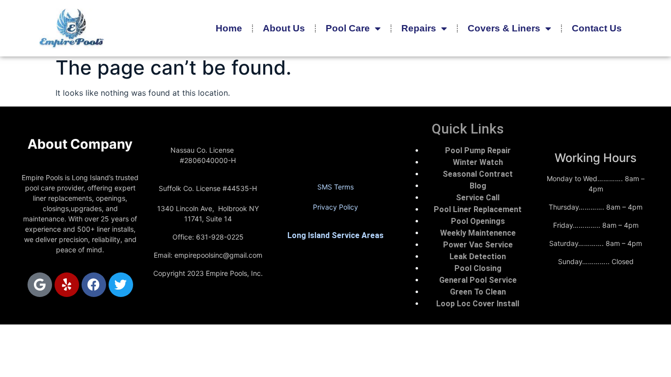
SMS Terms (335, 187)
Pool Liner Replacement (478, 209)
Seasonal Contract (478, 174)
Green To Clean (478, 291)
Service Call (478, 197)
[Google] (40, 284)
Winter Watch (478, 162)
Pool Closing (478, 268)
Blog (478, 185)
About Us (284, 28)
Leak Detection (477, 256)
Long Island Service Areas (335, 235)
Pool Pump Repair (478, 150)
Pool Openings (478, 221)
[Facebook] (94, 284)
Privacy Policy (335, 207)
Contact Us (597, 28)
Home (229, 28)
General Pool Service (478, 280)
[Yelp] (67, 284)
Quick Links (468, 129)
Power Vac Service (478, 244)
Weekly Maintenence (478, 233)
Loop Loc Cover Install (477, 303)
